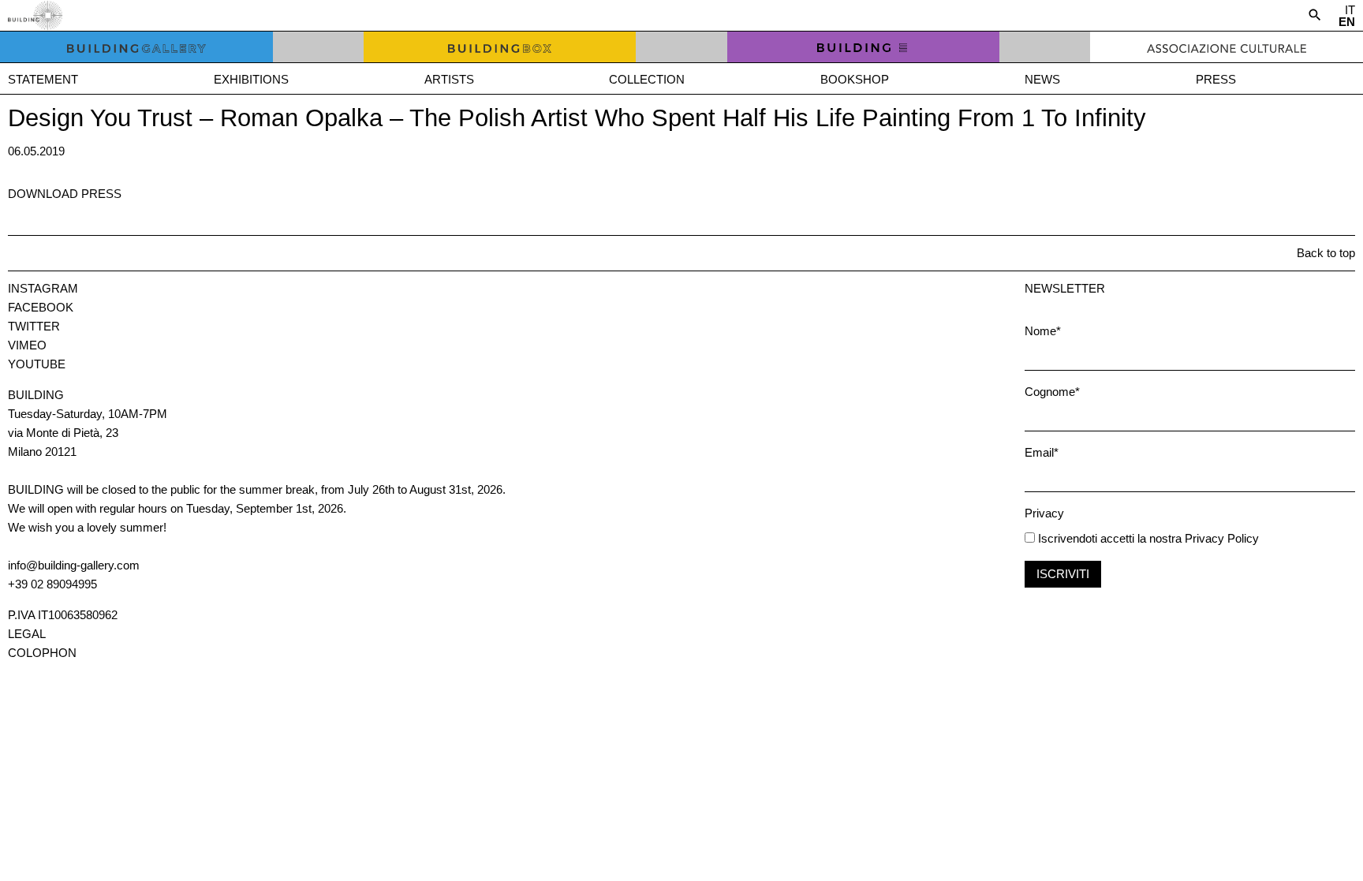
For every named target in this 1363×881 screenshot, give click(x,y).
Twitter (34, 326)
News (1042, 79)
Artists (449, 79)
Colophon (42, 652)
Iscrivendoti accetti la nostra (1108, 538)
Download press (64, 193)
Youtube (36, 364)
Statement (43, 79)
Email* (1042, 452)
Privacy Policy (1222, 538)
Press (1216, 79)
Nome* (1043, 331)
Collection (647, 79)
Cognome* (1052, 391)
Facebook (40, 307)
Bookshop (854, 79)
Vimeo (27, 345)
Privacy (1044, 513)
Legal (27, 633)
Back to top (1326, 252)
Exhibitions (251, 79)
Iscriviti (1062, 573)
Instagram (43, 288)
